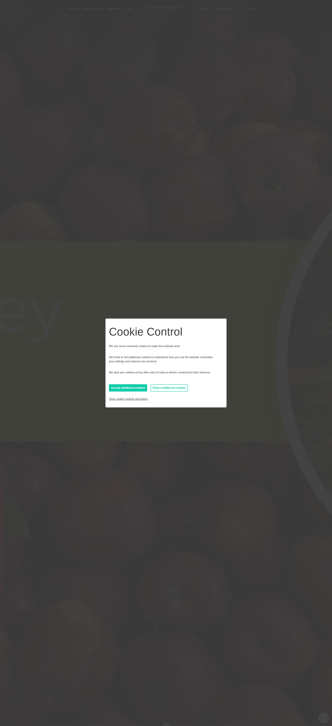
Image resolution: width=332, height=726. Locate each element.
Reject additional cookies (169, 387)
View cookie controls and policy (128, 399)
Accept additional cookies (128, 387)
